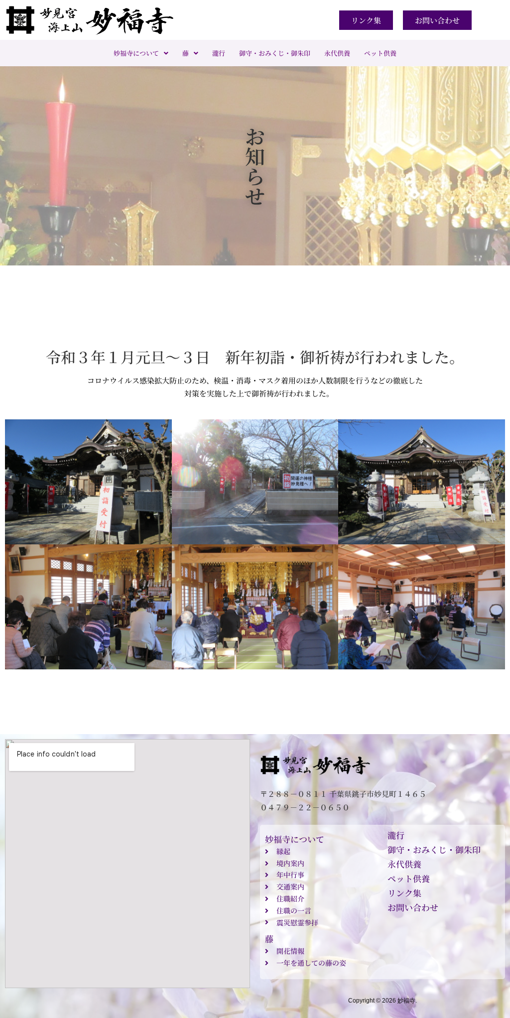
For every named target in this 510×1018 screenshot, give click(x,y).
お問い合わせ (412, 907)
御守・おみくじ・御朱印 (274, 53)
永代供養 (337, 53)
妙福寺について (136, 53)
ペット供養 (380, 53)
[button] (141, 53)
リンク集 (404, 893)
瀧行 (218, 53)
